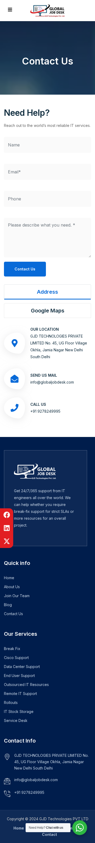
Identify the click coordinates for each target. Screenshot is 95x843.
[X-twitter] (6, 541)
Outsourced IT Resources (26, 684)
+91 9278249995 (45, 411)
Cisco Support (16, 657)
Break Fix (12, 648)
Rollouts (11, 702)
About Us (12, 586)
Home (9, 577)
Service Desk (15, 720)
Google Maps (47, 310)
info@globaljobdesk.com (52, 382)
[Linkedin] (6, 528)
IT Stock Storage (19, 711)
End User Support (19, 675)
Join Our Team (17, 595)
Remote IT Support (20, 693)
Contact (49, 834)
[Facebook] (6, 515)
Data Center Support (22, 666)
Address (47, 292)
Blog (8, 604)
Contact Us (25, 269)
